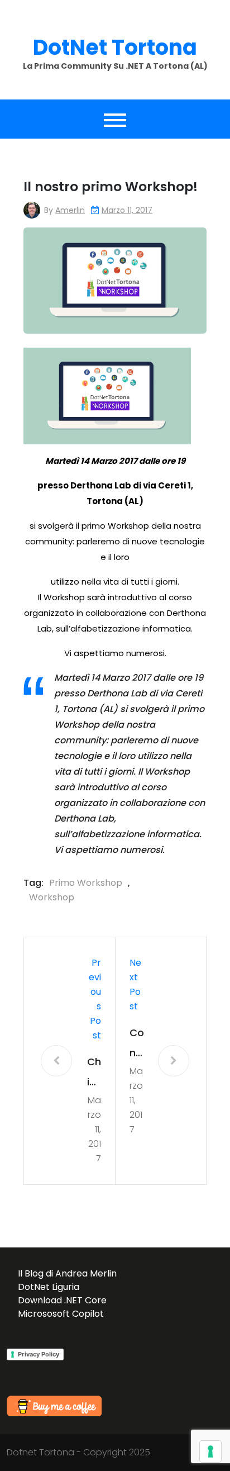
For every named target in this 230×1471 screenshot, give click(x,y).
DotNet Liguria (48, 1286)
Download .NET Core (62, 1300)
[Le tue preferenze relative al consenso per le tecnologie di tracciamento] (210, 1451)
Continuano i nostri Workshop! (137, 1044)
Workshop (51, 897)
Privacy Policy (38, 1354)
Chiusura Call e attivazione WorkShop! (94, 1073)
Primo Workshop (85, 882)
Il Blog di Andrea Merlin (67, 1273)
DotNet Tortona (115, 47)
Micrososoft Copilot (61, 1313)
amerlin (70, 210)
